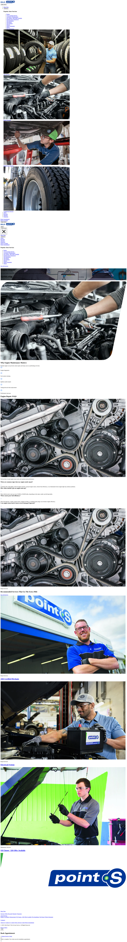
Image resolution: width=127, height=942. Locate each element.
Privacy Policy (4, 927)
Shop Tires (6, 7)
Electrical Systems (7, 765)
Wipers (8, 27)
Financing (6, 216)
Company (3, 920)
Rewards (6, 214)
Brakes (8, 14)
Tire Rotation (9, 23)
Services (6, 8)
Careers (12, 922)
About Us (3, 922)
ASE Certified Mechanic (10, 679)
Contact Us (8, 922)
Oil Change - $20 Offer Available (14, 18)
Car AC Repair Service (11, 15)
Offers (5, 212)
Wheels (8, 24)
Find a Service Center (20, 922)
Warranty (6, 215)
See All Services (10, 28)
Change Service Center (6, 936)
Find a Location (4, 220)
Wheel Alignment (10, 26)
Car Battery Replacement (12, 17)
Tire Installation (10, 21)
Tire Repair (9, 22)
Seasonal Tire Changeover (12, 19)
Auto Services (4, 915)
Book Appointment (5, 219)
